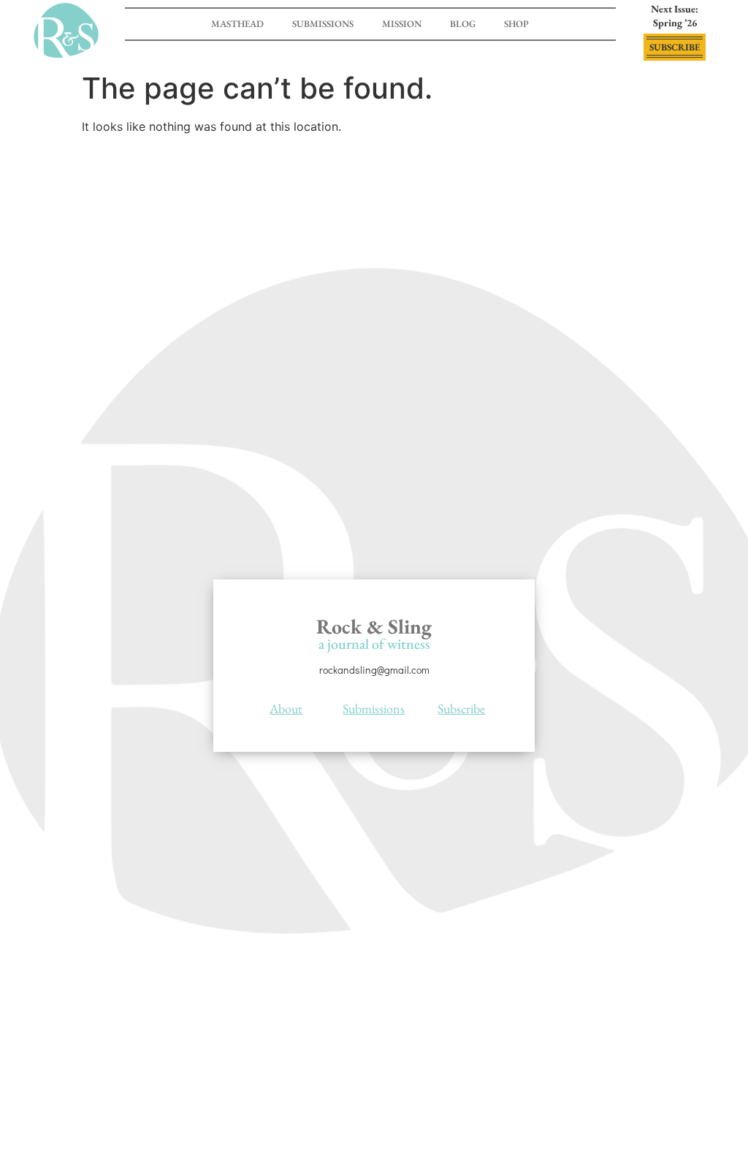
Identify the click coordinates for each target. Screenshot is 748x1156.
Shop (516, 24)
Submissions (323, 24)
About (286, 708)
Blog (463, 24)
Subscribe (461, 708)
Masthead (237, 24)
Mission (401, 24)
